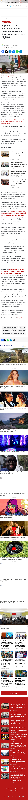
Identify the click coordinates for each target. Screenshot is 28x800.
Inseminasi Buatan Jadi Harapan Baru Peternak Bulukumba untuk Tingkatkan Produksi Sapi (12, 271)
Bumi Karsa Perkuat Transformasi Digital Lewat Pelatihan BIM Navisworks (17, 761)
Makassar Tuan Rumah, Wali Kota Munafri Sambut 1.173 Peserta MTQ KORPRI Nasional (18, 729)
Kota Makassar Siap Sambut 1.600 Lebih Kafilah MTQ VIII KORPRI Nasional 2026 (14, 618)
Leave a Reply (14, 693)
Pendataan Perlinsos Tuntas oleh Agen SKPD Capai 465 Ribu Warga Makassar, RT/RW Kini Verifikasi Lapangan (7, 662)
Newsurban (6, 45)
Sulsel (8, 22)
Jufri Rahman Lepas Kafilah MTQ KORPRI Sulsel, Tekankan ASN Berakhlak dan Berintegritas (7, 643)
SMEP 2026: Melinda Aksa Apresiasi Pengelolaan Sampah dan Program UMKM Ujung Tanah (7, 681)
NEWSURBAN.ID (13, 76)
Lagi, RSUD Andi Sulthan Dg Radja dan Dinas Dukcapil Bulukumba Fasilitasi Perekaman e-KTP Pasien (13, 213)
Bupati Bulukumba (19, 330)
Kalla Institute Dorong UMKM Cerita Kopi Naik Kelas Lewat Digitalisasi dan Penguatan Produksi (18, 706)
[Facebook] (2, 340)
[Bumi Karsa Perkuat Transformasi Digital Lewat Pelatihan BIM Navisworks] (5, 762)
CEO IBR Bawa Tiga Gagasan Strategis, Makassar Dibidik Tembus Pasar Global (18, 173)
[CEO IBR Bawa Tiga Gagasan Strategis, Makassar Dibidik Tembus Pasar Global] (5, 173)
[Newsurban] (15, 6)
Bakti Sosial (7, 330)
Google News (20, 318)
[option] (14, 617)
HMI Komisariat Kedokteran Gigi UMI (14, 333)
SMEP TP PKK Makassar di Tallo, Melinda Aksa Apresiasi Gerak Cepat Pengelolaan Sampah (20, 682)
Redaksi (14, 793)
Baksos (23, 327)
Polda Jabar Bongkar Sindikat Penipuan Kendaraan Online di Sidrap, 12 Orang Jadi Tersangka (18, 737)
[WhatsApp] (8, 340)
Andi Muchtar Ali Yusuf (10, 327)
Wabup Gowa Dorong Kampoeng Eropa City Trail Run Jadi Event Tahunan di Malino (17, 753)
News (7, 18)
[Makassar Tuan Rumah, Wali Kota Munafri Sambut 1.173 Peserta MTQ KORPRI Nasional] (5, 182)
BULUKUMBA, (5, 76)
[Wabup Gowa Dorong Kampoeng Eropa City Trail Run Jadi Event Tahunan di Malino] (5, 753)
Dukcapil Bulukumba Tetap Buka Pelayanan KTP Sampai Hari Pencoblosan (14, 121)
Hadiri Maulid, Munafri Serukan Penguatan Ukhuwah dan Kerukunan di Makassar (19, 164)
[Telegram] (11, 340)
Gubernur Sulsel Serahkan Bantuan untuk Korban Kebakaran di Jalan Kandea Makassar (20, 662)
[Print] (14, 340)
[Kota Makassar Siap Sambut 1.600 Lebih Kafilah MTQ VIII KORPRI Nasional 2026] (5, 769)
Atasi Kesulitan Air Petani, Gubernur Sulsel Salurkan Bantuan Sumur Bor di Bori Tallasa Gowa (20, 643)
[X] (5, 340)
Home (4, 18)
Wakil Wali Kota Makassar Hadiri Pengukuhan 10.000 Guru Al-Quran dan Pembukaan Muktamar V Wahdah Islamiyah (17, 777)
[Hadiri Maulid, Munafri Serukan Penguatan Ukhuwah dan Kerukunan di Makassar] (5, 164)
